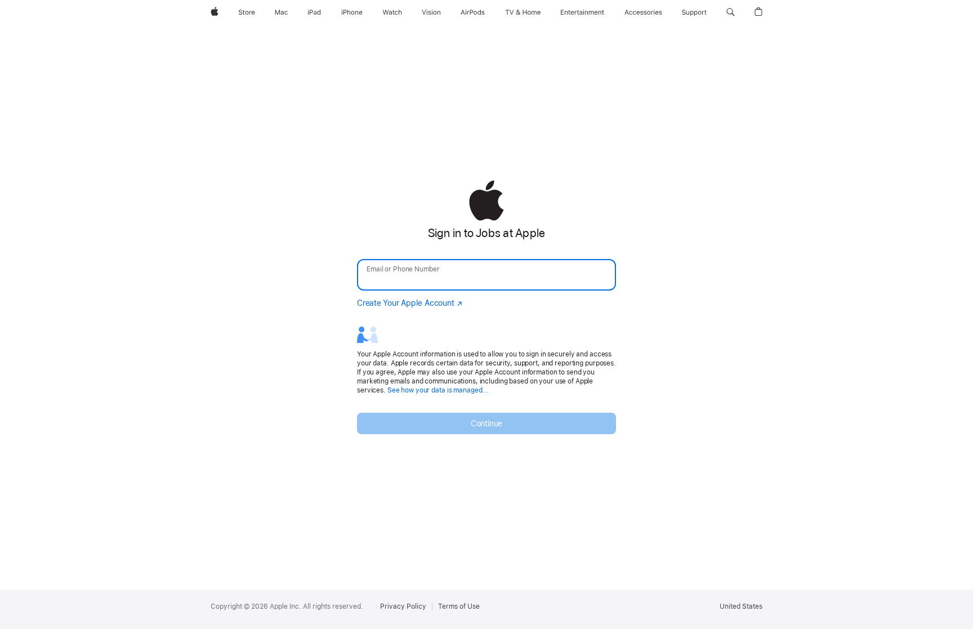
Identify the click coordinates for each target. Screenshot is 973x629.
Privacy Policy (403, 606)
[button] (730, 12)
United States (741, 606)
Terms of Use (459, 606)
